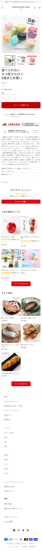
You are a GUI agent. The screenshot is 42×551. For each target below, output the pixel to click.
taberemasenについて (11, 401)
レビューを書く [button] (21, 202)
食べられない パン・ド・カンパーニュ (11, 345)
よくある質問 (8, 521)
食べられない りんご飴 (8, 237)
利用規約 (7, 419)
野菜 (5, 446)
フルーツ (7, 428)
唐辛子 (6, 469)
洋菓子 (6, 455)
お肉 (5, 437)
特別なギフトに (9, 491)
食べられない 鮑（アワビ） (29, 318)
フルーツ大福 (8, 433)
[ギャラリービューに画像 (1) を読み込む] (10, 60)
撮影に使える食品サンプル (13, 508)
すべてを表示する (21, 284)
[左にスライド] (2, 61)
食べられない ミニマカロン (29, 270)
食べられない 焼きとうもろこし (11, 373)
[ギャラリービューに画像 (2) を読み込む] (21, 60)
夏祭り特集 (8, 504)
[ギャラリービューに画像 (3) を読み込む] (32, 60)
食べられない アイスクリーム (10, 270)
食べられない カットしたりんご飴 (30, 237)
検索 (5, 397)
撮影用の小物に (9, 486)
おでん (6, 473)
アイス (6, 464)
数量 (3, 93)
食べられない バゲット (27, 345)
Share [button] (6, 182)
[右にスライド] (40, 61)
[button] (2, 8)
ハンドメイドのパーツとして (13, 482)
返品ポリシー (8, 415)
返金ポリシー (33, 543)
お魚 (5, 442)
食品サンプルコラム (10, 517)
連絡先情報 (32, 546)
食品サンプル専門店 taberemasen (19, 543)
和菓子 (6, 460)
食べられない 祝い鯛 (7, 318)
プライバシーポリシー (11, 410)
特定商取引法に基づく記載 (13, 406)
